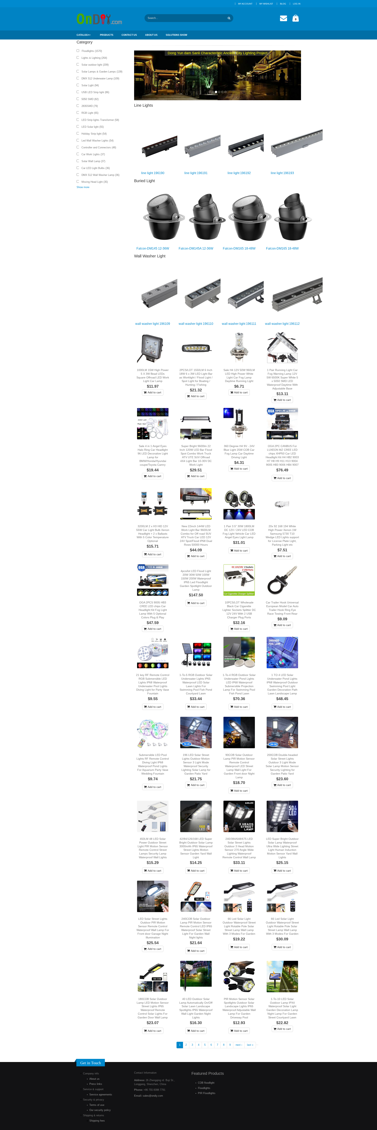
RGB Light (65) (91, 112)
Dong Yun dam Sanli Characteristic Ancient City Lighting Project (217, 53)
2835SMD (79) (90, 106)
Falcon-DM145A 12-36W (196, 248)
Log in (296, 4)
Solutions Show (176, 35)
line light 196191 (196, 173)
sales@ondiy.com (153, 1095)
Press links (95, 1083)
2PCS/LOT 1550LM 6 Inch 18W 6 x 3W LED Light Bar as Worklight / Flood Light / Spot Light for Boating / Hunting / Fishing (195, 377)
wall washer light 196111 (239, 323)
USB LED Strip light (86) (96, 92)
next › (239, 1044)
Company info (91, 1073)
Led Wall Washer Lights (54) (98, 140)
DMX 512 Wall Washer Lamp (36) (101, 174)
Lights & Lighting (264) (95, 57)
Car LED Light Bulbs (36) (96, 168)
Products (106, 35)
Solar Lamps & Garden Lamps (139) (103, 71)
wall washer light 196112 (282, 323)
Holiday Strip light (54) (95, 133)
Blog (283, 4)
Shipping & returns (93, 1115)
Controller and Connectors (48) (100, 147)
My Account (245, 4)
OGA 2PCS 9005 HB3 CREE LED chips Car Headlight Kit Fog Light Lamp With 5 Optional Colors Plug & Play (153, 610)
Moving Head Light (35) (95, 181)
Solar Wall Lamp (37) (94, 161)
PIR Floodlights (206, 1093)
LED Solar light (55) (93, 126)
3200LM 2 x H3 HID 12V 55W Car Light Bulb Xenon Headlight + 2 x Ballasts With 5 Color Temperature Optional (152, 534)
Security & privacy (93, 1099)
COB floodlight (206, 1082)
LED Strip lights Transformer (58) (101, 119)
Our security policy (100, 1110)
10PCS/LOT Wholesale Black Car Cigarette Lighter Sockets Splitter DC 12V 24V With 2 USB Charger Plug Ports (239, 610)
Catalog (82, 35)
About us (94, 1078)
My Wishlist (266, 4)
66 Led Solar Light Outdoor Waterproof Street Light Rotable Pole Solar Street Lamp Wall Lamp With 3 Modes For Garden (239, 926)
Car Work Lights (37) (94, 154)
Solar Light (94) (91, 85)
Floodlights (204, 1088)
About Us (151, 35)
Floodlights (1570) (93, 51)
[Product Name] (152, 347)
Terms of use (96, 1104)
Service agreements (100, 1094)
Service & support (93, 1089)
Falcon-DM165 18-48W (239, 248)
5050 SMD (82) (91, 99)
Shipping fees (97, 1120)
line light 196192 (239, 173)
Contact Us (129, 35)
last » (250, 1044)
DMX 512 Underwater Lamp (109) (101, 78)
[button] (146, 75)
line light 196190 (152, 173)
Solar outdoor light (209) (96, 64)
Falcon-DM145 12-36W (152, 248)
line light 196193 (282, 173)
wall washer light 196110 (196, 323)
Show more (83, 187)
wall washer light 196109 (152, 323)
